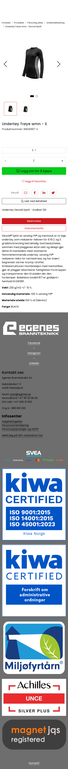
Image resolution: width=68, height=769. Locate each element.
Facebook (34, 343)
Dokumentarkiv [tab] (34, 228)
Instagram (34, 353)
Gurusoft (34, 763)
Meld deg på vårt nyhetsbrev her (22, 435)
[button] (32, 96)
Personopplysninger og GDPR (20, 429)
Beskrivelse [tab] (34, 221)
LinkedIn (34, 363)
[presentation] (5, 64)
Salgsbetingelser (12, 421)
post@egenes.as (20, 394)
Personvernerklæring (15, 425)
